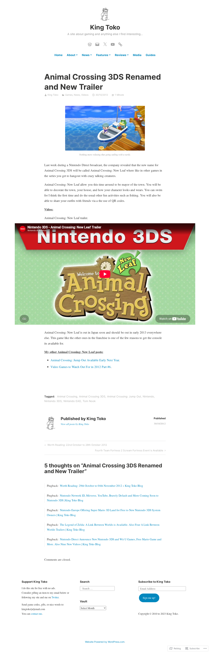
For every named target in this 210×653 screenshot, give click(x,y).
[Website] (90, 43)
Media (137, 55)
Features (102, 55)
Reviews (120, 55)
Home (58, 55)
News (86, 55)
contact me (36, 613)
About (71, 55)
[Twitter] (105, 43)
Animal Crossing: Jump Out (124, 396)
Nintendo (148, 396)
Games (69, 94)
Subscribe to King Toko (154, 581)
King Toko (105, 27)
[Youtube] (113, 43)
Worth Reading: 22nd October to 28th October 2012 (75, 445)
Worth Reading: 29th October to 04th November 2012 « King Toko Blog (101, 486)
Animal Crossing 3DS (92, 396)
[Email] (97, 43)
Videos (84, 94)
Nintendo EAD (72, 401)
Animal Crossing (67, 396)
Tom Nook (89, 401)
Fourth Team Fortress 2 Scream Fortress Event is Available (129, 451)
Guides (151, 55)
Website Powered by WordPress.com (105, 641)
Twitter (55, 597)
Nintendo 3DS (53, 401)
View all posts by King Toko (75, 424)
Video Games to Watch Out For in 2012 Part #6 (81, 367)
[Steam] (120, 43)
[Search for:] (97, 588)
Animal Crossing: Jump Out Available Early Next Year (85, 360)
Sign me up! (149, 597)
